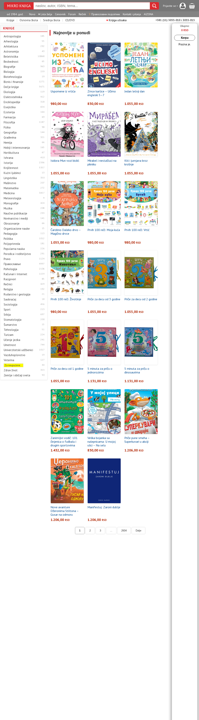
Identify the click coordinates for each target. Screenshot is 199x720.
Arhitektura (11, 46)
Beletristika (11, 56)
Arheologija (11, 41)
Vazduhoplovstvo (14, 355)
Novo (32, 14)
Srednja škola (51, 20)
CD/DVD (70, 20)
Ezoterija (9, 112)
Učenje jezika (12, 340)
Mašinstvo (10, 183)
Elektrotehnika (13, 97)
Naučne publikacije (15, 213)
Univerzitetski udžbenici (18, 350)
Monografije (11, 203)
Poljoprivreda (12, 244)
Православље (12, 264)
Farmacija (10, 117)
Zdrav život (10, 370)
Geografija (10, 132)
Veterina (9, 360)
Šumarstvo (10, 325)
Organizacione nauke (17, 228)
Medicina (9, 193)
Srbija (7, 314)
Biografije (9, 66)
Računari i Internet (15, 274)
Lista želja (45, 14)
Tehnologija (11, 330)
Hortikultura (11, 153)
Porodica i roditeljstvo (17, 254)
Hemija (8, 142)
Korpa (185, 38)
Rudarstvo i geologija (17, 294)
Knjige (10, 20)
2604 (124, 530)
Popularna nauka (14, 249)
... (111, 530)
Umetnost (10, 345)
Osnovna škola (29, 20)
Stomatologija (12, 319)
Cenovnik (60, 14)
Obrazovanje (11, 223)
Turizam (8, 335)
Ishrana (8, 158)
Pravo (7, 259)
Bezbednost (11, 61)
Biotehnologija (13, 77)
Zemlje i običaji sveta (17, 375)
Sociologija (10, 304)
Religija (8, 289)
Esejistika (10, 107)
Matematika (11, 188)
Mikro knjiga (19, 6)
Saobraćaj (10, 299)
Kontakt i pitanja (132, 14)
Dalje (138, 530)
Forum (72, 14)
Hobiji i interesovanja (17, 147)
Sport (7, 309)
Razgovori (10, 279)
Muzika (8, 208)
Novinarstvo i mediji (16, 218)
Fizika (7, 127)
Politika (8, 239)
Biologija (9, 72)
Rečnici (8, 284)
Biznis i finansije (13, 82)
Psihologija (10, 269)
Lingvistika (10, 178)
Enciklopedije (12, 102)
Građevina (10, 137)
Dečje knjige (11, 87)
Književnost (11, 168)
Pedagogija (10, 233)
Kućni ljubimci (12, 173)
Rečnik (82, 14)
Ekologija (9, 92)
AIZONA (148, 14)
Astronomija (11, 51)
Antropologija (12, 36)
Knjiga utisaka (116, 20)
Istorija (8, 163)
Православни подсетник (104, 14)
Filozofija (9, 122)
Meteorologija (12, 198)
